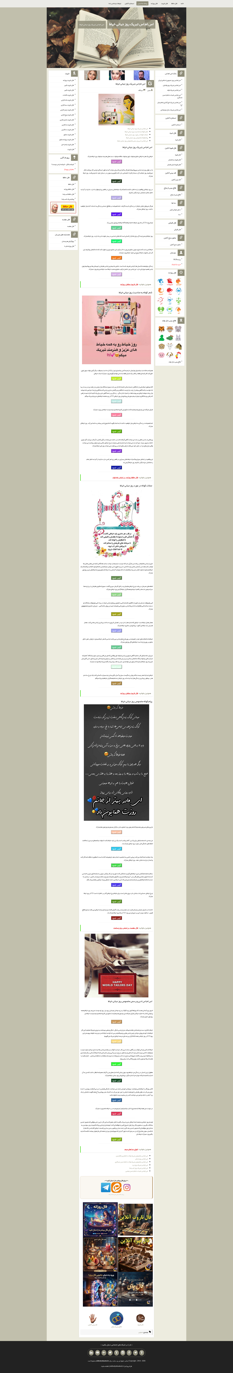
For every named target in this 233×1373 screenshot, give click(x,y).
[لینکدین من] (91, 1353)
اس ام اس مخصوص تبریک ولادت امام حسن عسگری (131, 1162)
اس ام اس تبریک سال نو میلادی (171, 109)
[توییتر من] (110, 1353)
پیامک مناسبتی (142, 3)
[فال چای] (135, 1289)
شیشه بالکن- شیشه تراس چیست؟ (62, 164)
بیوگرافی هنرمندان (68, 241)
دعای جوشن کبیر (175, 209)
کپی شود (116, 161)
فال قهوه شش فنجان (174, 164)
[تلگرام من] (135, 1353)
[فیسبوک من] (129, 1353)
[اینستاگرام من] (122, 1353)
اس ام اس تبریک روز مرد (140, 1165)
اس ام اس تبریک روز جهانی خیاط (131, 24)
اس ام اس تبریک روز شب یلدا (138, 1168)
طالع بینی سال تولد (175, 361)
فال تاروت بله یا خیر (67, 144)
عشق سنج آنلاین (175, 244)
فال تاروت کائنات (68, 95)
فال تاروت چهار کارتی (67, 109)
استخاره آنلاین (129, 3)
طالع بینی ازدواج (175, 194)
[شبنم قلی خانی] (92, 75)
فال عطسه (70, 226)
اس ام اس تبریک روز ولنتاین (172, 85)
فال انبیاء (178, 139)
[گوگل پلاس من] (103, 1353)
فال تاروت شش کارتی (67, 119)
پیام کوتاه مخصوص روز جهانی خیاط (137, 137)
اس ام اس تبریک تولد (174, 90)
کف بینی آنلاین (176, 179)
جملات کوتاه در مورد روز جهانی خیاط (136, 134)
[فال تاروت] (135, 1220)
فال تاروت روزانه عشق (66, 139)
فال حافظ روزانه (69, 189)
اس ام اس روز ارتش (141, 1158)
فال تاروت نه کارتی (68, 124)
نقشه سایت (105, 1366)
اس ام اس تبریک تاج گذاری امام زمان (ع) (169, 104)
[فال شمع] (100, 1255)
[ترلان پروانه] (117, 75)
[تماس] (116, 1353)
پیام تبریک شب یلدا (68, 199)
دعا (179, 214)
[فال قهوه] (135, 1255)
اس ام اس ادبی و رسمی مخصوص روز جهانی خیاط (132, 140)
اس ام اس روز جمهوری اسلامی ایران (169, 80)
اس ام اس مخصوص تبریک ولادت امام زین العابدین (132, 1155)
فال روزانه (154, 3)
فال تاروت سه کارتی (67, 105)
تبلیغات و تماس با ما (115, 3)
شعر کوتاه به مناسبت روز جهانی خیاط (136, 131)
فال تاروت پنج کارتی (67, 114)
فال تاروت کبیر (69, 85)
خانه (182, 3)
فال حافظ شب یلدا (68, 194)
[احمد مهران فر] (142, 75)
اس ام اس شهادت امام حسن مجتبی (136, 1171)
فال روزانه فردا (69, 246)
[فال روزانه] (100, 1220)
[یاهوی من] (141, 1353)
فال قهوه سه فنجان (174, 159)
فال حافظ (174, 3)
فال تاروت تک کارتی (67, 100)
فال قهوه (178, 154)
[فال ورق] (100, 1289)
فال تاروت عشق (69, 134)
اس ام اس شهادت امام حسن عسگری (172, 96)
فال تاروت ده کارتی (68, 129)
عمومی (140, 1332)
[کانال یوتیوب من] (97, 1353)
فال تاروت (164, 3)
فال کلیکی (177, 229)
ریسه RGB (177, 259)
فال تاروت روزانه (68, 80)
